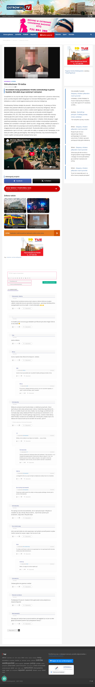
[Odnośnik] (25, 278)
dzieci (22, 657)
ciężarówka (9, 657)
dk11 (13, 657)
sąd (11, 670)
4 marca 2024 (7, 87)
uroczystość (15, 670)
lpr (20, 660)
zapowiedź (29, 670)
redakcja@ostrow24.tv (56, 656)
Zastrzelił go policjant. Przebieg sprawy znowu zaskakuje (79, 114)
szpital (7, 670)
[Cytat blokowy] (21, 278)
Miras (24, 370)
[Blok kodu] (23, 278)
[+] (29, 278)
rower (19, 668)
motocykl (24, 660)
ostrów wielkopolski (16, 257)
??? (27, 452)
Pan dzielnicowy (26, 546)
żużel (3, 672)
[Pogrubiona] (9, 278)
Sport (64, 34)
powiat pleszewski (6, 668)
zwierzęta (39, 670)
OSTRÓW (18, 34)
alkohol (4, 657)
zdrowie (35, 670)
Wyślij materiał (47, 35)
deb (27, 386)
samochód (28, 667)
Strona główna (8, 34)
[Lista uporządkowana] (17, 278)
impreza (30, 657)
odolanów (33, 660)
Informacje (7, 81)
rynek (22, 668)
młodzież (9, 257)
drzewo (19, 657)
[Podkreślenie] (13, 278)
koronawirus (5, 660)
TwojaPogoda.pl (70, 73)
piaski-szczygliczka (19, 663)
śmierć (44, 670)
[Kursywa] (11, 278)
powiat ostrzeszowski (39, 665)
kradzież (17, 660)
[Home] (6, 40)
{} (27, 278)
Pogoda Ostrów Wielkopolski (74, 71)
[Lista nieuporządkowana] (19, 278)
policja (32, 663)
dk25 (16, 657)
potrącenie (4, 665)
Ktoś (27, 564)
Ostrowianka (25, 435)
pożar (12, 668)
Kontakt (71, 34)
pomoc (42, 663)
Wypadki (33, 34)
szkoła (3, 670)
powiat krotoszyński (21, 665)
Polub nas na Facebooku (58, 672)
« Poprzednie (11, 630)
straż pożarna (38, 668)
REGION (58, 34)
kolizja (39, 658)
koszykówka (11, 660)
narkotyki (28, 660)
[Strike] (15, 278)
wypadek (21, 670)
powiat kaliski (11, 665)
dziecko (26, 657)
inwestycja (35, 657)
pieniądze (27, 663)
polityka (38, 663)
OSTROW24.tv (67, 667)
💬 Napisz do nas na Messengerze (61, 661)
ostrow (12, 87)
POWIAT (25, 34)
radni (16, 668)
